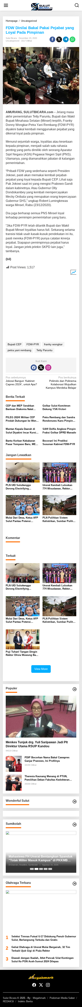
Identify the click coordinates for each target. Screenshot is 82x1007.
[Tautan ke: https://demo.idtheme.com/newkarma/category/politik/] (74, 824)
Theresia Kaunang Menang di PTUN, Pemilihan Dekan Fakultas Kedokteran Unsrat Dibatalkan (47, 778)
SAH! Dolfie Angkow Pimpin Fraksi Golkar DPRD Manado (59, 431)
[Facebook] (34, 367)
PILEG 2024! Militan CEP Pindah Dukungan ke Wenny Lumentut (22, 419)
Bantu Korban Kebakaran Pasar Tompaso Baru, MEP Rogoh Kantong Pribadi (21, 442)
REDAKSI (8, 1001)
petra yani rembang (19, 350)
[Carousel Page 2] (36, 869)
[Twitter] (41, 367)
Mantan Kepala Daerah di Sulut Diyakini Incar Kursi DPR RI (21, 431)
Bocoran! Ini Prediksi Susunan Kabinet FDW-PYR (59, 442)
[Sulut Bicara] (41, 6)
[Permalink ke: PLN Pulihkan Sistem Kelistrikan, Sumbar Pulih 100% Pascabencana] (59, 505)
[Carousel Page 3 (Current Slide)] (41, 869)
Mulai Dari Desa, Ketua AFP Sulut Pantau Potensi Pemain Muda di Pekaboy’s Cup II (22, 519)
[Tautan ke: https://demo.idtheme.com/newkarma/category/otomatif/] (74, 689)
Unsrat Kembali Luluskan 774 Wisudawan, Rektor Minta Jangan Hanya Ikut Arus (57, 487)
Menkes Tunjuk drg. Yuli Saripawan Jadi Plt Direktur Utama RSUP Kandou (37, 744)
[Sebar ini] (52, 39)
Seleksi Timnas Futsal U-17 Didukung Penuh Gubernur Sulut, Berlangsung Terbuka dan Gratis (43, 938)
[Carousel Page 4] (45, 869)
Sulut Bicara (9, 998)
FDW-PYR (33, 344)
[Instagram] (48, 367)
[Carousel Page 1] (32, 869)
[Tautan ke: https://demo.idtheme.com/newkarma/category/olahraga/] (74, 883)
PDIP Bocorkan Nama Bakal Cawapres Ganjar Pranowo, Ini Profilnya (47, 759)
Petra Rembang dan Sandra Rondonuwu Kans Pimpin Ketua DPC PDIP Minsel (59, 419)
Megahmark (39, 998)
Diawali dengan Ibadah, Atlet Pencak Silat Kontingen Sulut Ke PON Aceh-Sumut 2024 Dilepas (42, 960)
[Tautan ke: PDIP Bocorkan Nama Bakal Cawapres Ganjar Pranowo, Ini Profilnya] (14, 763)
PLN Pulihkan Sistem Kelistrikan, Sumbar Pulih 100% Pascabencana (58, 519)
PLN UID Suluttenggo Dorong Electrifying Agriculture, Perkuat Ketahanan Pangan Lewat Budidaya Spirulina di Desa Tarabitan (22, 487)
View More (41, 669)
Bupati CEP (14, 344)
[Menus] (6, 5)
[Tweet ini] (59, 39)
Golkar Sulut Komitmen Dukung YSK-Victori (56, 407)
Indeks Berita (25, 1001)
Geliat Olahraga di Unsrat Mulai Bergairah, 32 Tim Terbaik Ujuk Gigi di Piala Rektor (40, 949)
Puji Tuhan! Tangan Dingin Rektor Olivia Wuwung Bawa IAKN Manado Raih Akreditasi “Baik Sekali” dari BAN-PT (22, 653)
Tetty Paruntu (44, 350)
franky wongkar (53, 344)
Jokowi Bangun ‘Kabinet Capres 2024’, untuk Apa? (21, 381)
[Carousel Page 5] (50, 869)
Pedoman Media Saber (62, 998)
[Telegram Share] (66, 39)
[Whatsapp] (72, 39)
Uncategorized (12, 41)
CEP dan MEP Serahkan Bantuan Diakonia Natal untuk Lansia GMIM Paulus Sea (22, 407)
